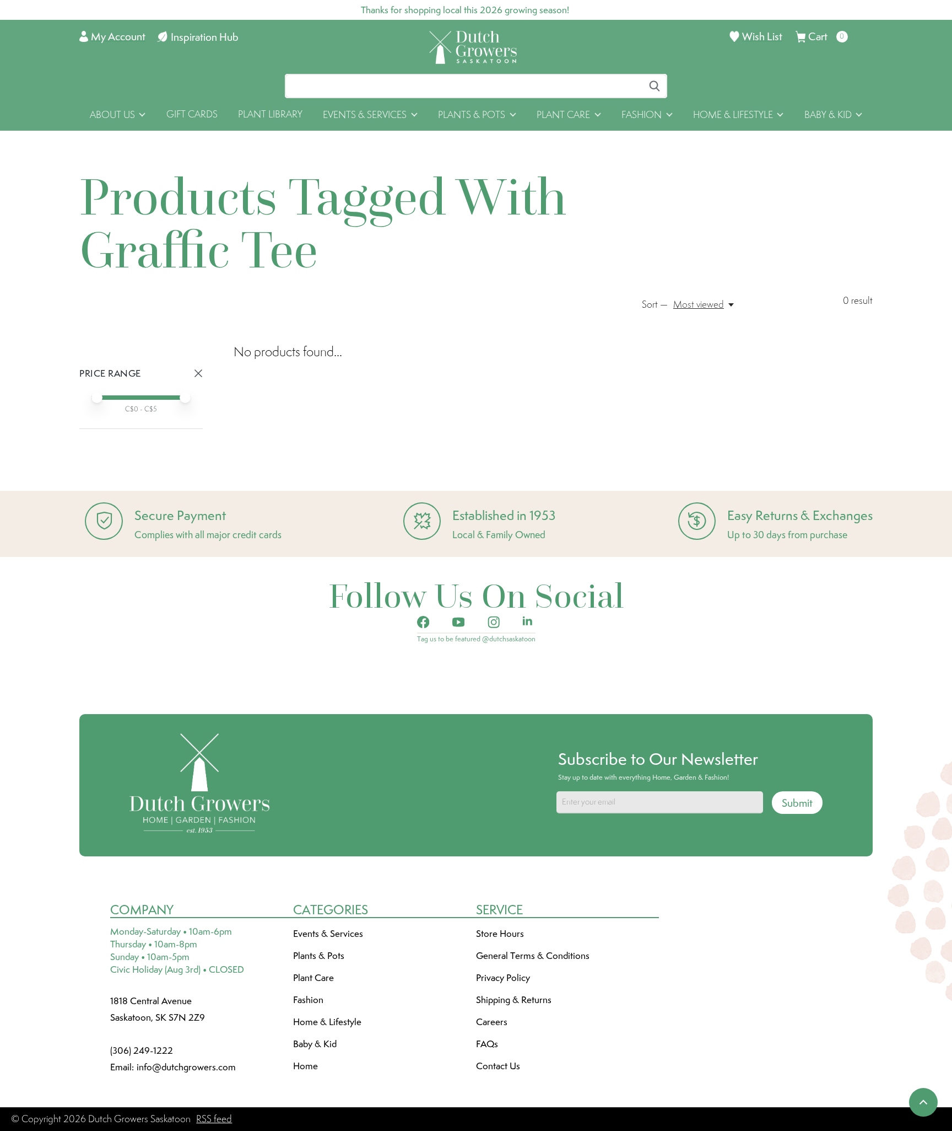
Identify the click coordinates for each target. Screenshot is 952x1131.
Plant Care (313, 978)
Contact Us (498, 1066)
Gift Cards (192, 114)
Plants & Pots (318, 956)
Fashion (308, 1000)
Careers (491, 1022)
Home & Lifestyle (327, 1022)
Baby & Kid (315, 1044)
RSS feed (214, 1119)
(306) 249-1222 (141, 1050)
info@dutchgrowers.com (186, 1067)
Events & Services (328, 934)
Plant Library (270, 114)
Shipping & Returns (513, 1000)
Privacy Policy (503, 978)
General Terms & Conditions (532, 956)
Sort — (655, 304)
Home (305, 1066)
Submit (797, 803)
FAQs (487, 1044)
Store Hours (500, 934)
